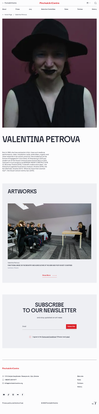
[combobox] (88, 3)
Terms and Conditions (49, 337)
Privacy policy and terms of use (12, 403)
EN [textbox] (87, 3)
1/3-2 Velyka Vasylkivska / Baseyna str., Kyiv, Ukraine (22, 376)
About (4, 9)
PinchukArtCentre (11, 3)
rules (67, 337)
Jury (30, 9)
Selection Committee (48, 9)
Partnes (80, 9)
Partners (80, 383)
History (94, 9)
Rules (66, 9)
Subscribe (71, 326)
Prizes (18, 9)
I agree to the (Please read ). (51, 337)
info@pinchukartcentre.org (14, 383)
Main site (80, 376)
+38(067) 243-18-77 (11, 380)
